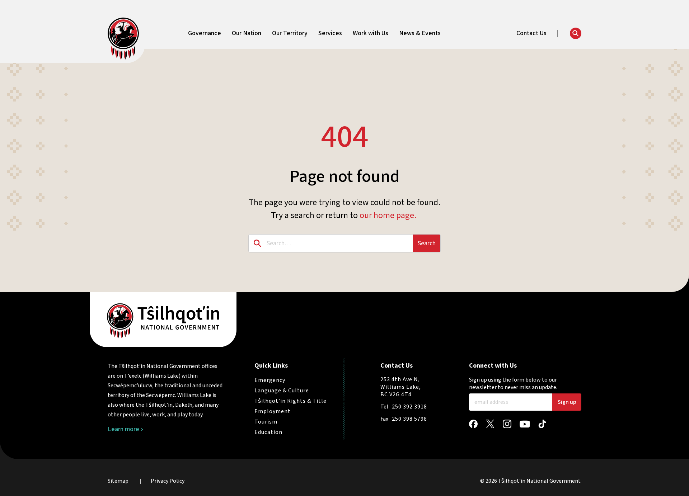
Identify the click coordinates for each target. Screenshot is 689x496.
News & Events (420, 33)
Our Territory (290, 33)
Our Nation (246, 33)
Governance (204, 33)
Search (427, 243)
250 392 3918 (409, 407)
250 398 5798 (409, 419)
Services (330, 33)
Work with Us (370, 33)
